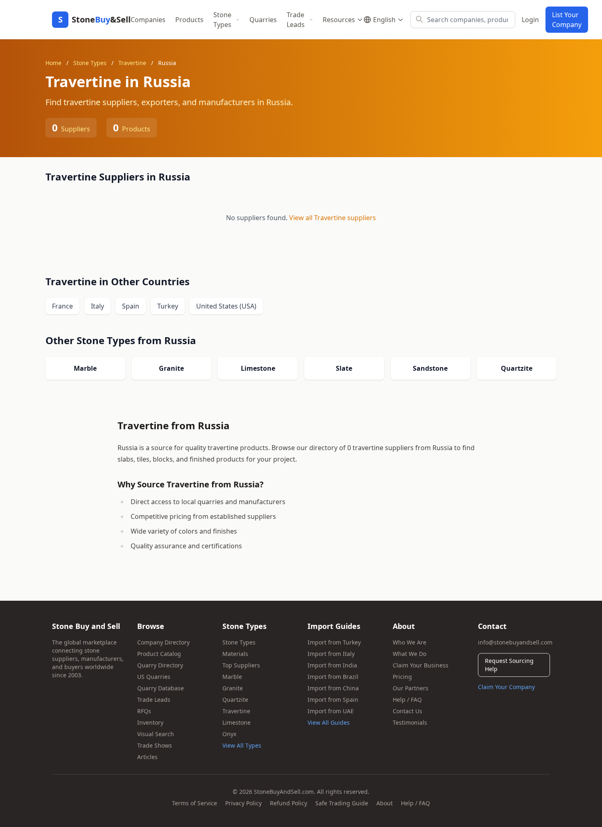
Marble (232, 677)
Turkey (167, 306)
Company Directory (163, 642)
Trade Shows (154, 745)
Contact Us (407, 711)
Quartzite (235, 699)
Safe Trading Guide (341, 803)
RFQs (144, 711)
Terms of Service (194, 803)
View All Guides (329, 722)
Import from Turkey (334, 642)
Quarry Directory (160, 665)
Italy (97, 306)
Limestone (236, 722)
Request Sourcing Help (509, 665)
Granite (232, 688)
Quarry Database (160, 688)
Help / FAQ (407, 699)
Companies (148, 19)
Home (53, 63)
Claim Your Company (506, 687)
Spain (130, 306)
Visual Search (155, 734)
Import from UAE (331, 711)
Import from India (332, 665)
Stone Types (222, 19)
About (384, 803)
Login (530, 19)
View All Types (241, 745)
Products (189, 19)
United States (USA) (226, 306)
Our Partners (410, 688)
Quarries (263, 19)
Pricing (402, 677)
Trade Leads (296, 19)
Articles (147, 757)
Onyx (229, 734)
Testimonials (410, 722)
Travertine (132, 63)
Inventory (150, 722)
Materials (235, 654)
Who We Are (409, 642)
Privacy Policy (243, 803)
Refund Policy (288, 803)
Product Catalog (159, 654)
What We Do (409, 654)
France (62, 306)
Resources (339, 19)
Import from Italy (331, 654)
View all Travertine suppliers (332, 217)
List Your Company (567, 19)
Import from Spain (333, 699)
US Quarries (153, 677)
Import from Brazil (333, 677)
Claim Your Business (420, 665)
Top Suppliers (241, 665)
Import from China (333, 688)
